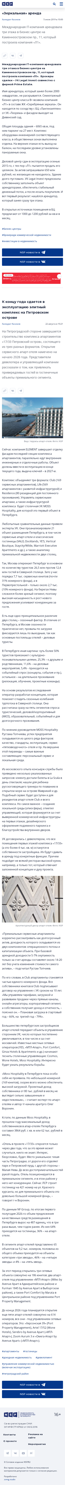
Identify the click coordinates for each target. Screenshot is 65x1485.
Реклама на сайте (35, 1436)
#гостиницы (30, 1351)
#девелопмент (44, 1357)
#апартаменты (10, 1351)
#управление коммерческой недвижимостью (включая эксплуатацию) (28, 1365)
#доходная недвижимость (17, 1357)
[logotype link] (10, 4)
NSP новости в (30, 252)
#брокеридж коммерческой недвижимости (26, 235)
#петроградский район (15, 1373)
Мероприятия (37, 1444)
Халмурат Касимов (11, 19)
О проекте (10, 1441)
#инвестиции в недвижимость (19, 241)
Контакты (9, 1434)
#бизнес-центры (11, 228)
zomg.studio (9, 1479)
